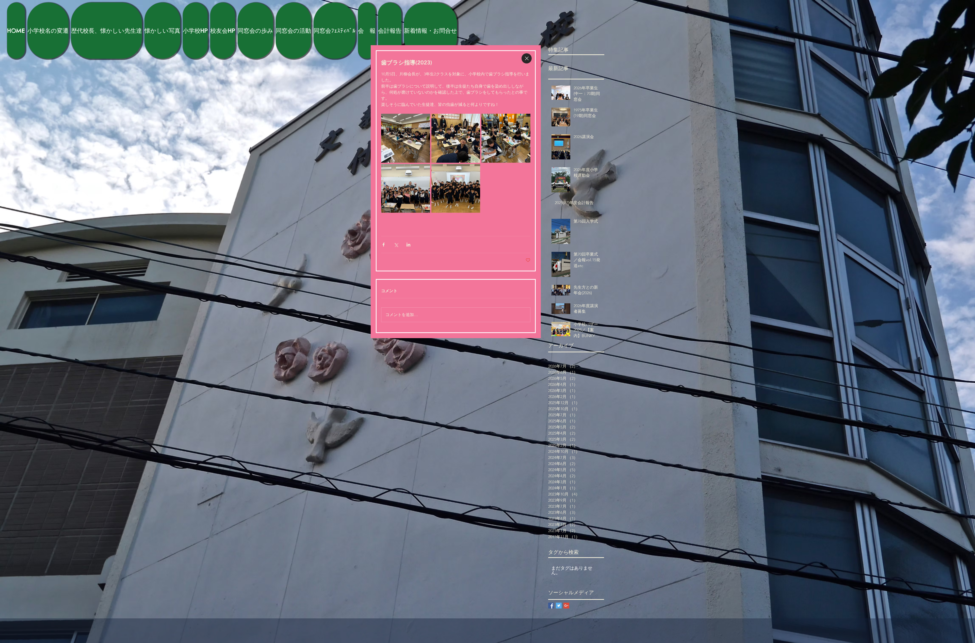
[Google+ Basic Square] (566, 605)
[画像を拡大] (405, 138)
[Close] (527, 58)
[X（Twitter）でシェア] (396, 244)
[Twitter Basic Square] (559, 605)
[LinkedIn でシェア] (408, 244)
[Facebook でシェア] (383, 244)
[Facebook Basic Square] (551, 605)
